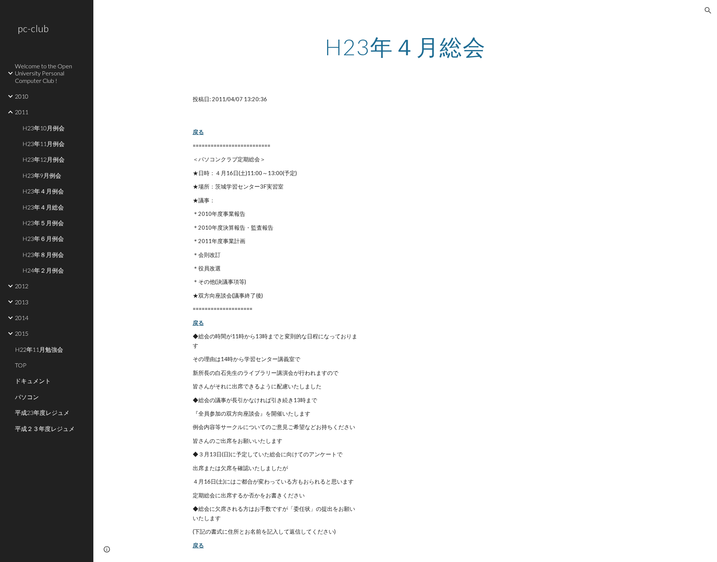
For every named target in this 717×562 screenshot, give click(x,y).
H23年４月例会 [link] (43, 191)
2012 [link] (21, 285)
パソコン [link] (27, 396)
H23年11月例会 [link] (43, 143)
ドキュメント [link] (33, 380)
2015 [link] (21, 333)
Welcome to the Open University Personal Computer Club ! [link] (43, 73)
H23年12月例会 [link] (43, 159)
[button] (708, 10)
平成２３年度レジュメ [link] (45, 428)
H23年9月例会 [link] (41, 175)
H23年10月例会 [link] (43, 127)
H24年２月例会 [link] (43, 270)
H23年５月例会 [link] (43, 222)
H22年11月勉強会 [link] (39, 349)
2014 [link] (21, 317)
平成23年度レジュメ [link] (42, 412)
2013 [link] (21, 301)
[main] (405, 46)
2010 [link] (21, 96)
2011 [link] (21, 111)
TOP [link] (21, 365)
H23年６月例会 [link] (43, 238)
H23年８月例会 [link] (43, 254)
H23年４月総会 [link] (43, 207)
